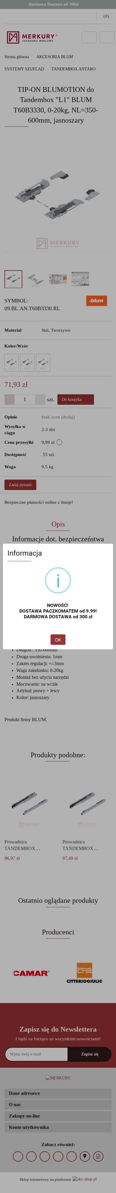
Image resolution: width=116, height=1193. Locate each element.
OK (58, 640)
